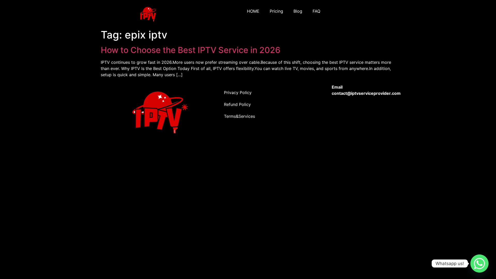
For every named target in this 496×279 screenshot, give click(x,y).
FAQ (316, 11)
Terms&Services (239, 116)
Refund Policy (237, 104)
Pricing (276, 11)
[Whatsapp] (479, 263)
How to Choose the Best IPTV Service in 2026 (190, 50)
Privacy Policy (238, 92)
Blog (297, 11)
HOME (253, 11)
